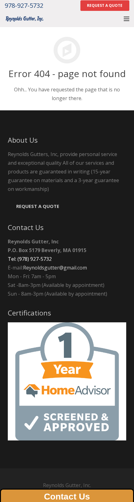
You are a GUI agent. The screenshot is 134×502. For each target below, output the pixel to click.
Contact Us (67, 496)
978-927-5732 (24, 5)
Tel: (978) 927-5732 (30, 259)
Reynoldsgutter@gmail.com (55, 267)
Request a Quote (37, 206)
